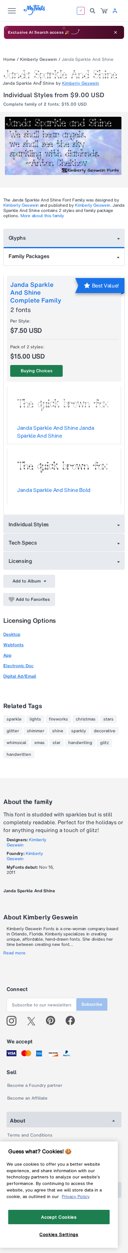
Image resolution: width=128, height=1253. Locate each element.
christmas (86, 719)
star (56, 742)
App (7, 655)
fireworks (58, 719)
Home (9, 59)
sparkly (78, 731)
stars (108, 719)
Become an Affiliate (27, 1098)
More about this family (42, 216)
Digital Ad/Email (19, 676)
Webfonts (13, 645)
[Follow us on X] (33, 1021)
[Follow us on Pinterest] (53, 1021)
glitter (13, 731)
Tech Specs (23, 543)
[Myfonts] (35, 13)
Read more (14, 953)
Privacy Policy (76, 1196)
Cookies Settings (58, 1234)
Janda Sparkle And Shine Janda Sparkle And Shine (55, 432)
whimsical (16, 742)
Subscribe (91, 1004)
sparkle (14, 719)
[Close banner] (115, 32)
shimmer (35, 731)
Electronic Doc (18, 666)
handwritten (19, 754)
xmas (39, 742)
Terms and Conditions (30, 1135)
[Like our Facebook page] (73, 1021)
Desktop (11, 634)
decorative (105, 731)
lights (35, 719)
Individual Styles (29, 524)
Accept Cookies (58, 1217)
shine (57, 731)
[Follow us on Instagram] (14, 1021)
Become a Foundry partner (34, 1085)
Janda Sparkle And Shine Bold (54, 490)
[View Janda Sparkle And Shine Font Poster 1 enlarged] (65, 146)
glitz (104, 742)
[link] (104, 10)
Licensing (20, 561)
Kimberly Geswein (38, 59)
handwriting (80, 742)
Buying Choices (37, 371)
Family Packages (29, 256)
